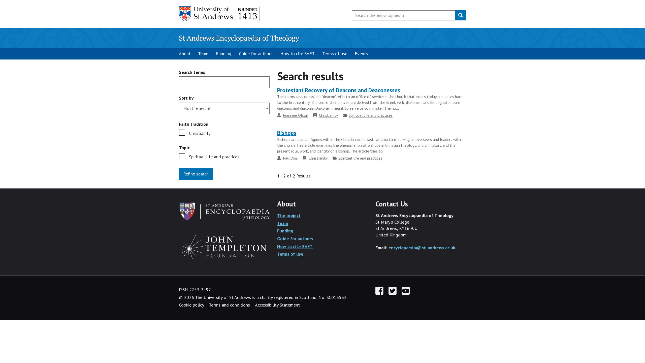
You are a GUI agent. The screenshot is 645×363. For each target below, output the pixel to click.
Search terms (192, 72)
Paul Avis (290, 158)
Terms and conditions (229, 305)
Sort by (186, 98)
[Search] (460, 15)
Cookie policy (191, 305)
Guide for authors (256, 53)
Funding (223, 53)
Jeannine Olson (295, 115)
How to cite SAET (297, 53)
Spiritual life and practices (214, 157)
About (184, 53)
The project (289, 215)
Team (203, 53)
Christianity (199, 133)
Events (361, 53)
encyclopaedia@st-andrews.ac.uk (422, 248)
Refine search (196, 174)
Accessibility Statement (277, 305)
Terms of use (334, 53)
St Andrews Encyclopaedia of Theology (239, 38)
